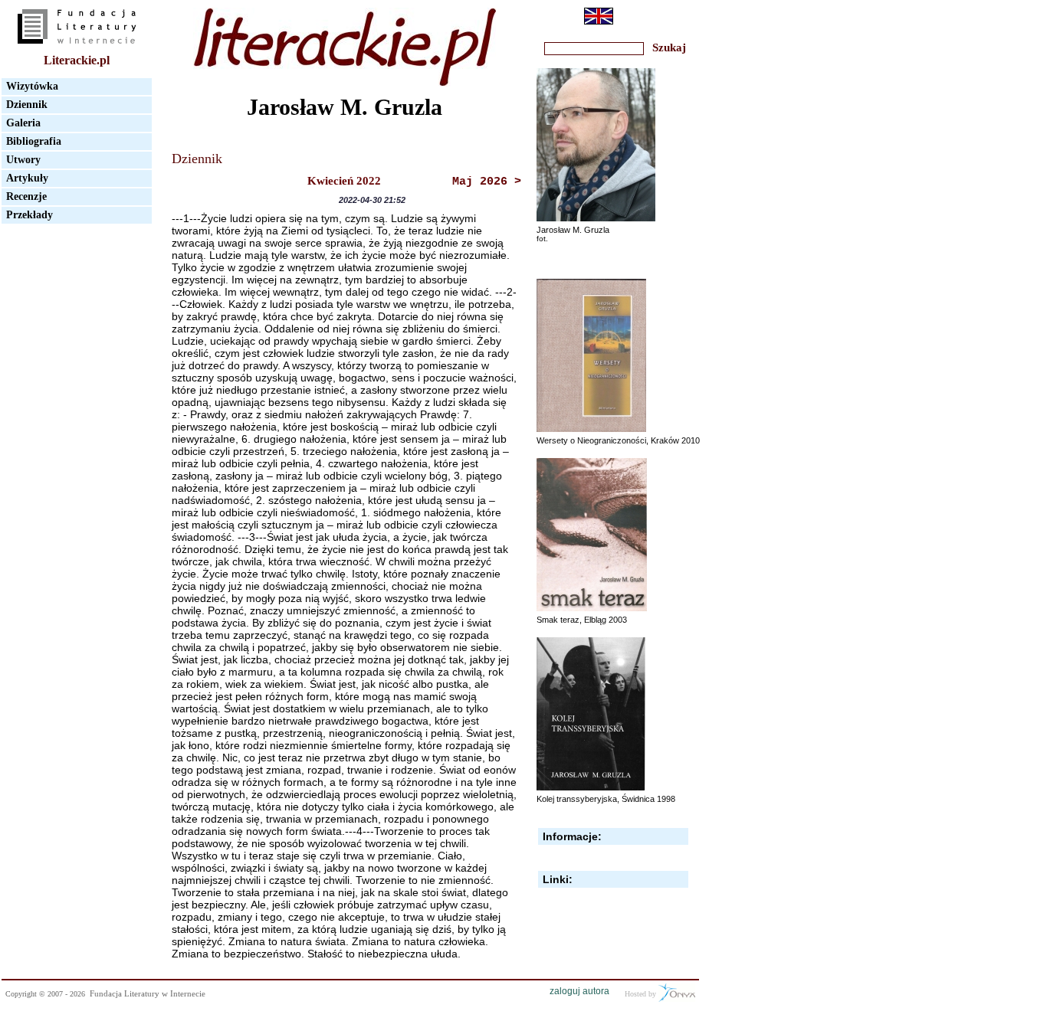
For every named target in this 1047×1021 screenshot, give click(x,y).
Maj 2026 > (486, 181)
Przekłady (29, 215)
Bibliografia (33, 141)
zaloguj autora (579, 991)
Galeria (23, 123)
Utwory (23, 159)
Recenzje (26, 196)
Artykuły (27, 178)
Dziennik (27, 104)
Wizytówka (32, 86)
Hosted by (641, 994)
